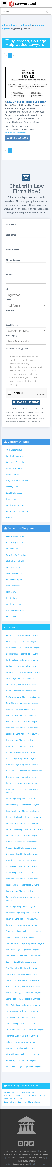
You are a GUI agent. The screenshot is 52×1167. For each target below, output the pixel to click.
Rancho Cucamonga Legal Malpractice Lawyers (23, 899)
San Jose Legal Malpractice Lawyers (22, 962)
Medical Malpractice (15, 505)
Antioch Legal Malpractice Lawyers (21, 641)
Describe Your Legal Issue (17, 348)
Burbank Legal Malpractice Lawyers (22, 660)
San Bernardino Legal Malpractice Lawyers (25, 943)
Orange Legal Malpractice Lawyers (21, 866)
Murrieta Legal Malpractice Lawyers (22, 835)
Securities (10, 517)
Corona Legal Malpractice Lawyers (21, 690)
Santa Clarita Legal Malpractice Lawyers (24, 986)
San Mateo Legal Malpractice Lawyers (23, 968)
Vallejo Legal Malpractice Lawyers (21, 1042)
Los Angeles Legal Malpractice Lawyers (23, 817)
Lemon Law (11, 499)
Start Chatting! (27, 402)
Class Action (9, 1092)
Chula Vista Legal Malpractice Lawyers (23, 672)
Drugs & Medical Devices (17, 480)
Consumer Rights (18, 442)
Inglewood (25, 25)
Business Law (12, 548)
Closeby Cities (13, 627)
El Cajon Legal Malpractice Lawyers (21, 715)
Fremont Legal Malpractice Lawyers (22, 752)
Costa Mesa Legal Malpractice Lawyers (23, 697)
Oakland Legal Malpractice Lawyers (22, 848)
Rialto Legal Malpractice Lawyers (20, 906)
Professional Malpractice (17, 511)
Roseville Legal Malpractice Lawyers (22, 925)
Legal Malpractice (14, 493)
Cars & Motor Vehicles (16, 555)
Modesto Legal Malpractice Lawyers (22, 823)
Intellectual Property (15, 604)
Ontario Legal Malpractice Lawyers (21, 860)
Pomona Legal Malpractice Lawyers (21, 891)
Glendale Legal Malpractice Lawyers (22, 777)
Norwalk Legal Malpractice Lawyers (21, 841)
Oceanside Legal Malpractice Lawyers (23, 854)
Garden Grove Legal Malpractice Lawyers (24, 770)
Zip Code (10, 310)
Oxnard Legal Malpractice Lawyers (21, 872)
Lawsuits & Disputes (15, 610)
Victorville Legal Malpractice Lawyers (22, 1054)
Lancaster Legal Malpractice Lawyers (22, 804)
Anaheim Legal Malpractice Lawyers (22, 635)
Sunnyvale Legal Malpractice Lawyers (22, 1017)
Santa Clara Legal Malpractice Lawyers (23, 980)
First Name (11, 224)
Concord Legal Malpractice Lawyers (22, 684)
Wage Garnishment (25, 1092)
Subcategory (11, 335)
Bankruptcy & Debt (14, 542)
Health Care (11, 598)
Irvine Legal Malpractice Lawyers (20, 798)
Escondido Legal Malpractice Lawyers (22, 734)
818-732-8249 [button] (18, 138)
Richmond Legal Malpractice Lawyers (22, 912)
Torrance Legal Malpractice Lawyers (22, 1035)
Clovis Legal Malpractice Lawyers (20, 678)
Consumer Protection (15, 462)
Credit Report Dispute (14, 1098)
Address (9, 274)
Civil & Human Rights (15, 561)
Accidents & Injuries (15, 536)
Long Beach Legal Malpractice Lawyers (23, 811)
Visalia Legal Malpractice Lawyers (21, 1060)
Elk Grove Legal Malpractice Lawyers (22, 727)
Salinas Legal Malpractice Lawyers (21, 937)
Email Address (12, 249)
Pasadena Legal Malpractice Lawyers (22, 885)
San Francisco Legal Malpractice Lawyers (24, 955)
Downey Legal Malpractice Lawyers (21, 709)
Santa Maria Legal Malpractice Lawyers (23, 992)
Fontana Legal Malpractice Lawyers (21, 746)
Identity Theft (12, 486)
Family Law (11, 592)
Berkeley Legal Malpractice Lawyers (22, 653)
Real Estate (11, 616)
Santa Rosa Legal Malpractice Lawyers (23, 999)
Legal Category (13, 325)
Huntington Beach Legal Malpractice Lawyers (22, 791)
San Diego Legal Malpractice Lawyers (22, 949)
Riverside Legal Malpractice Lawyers (22, 919)
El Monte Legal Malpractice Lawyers (22, 721)
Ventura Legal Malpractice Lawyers (21, 1048)
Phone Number (13, 260)
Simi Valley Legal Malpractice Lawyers (23, 1005)
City (8, 289)
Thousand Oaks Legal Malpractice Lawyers (25, 1029)
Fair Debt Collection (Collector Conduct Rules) (24, 1095)
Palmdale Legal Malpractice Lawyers (22, 878)
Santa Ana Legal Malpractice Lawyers (22, 974)
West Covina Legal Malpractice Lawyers (23, 1066)
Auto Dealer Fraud (14, 450)
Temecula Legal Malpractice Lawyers (22, 1023)
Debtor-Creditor (13, 474)
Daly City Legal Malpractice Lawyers (22, 703)
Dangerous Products (15, 468)
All (3, 25)
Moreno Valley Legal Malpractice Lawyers (24, 829)
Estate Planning (13, 585)
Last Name (11, 235)
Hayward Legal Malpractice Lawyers (22, 783)
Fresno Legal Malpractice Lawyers (21, 758)
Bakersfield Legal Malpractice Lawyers (23, 647)
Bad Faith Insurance (15, 456)
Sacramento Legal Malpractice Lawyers (23, 931)
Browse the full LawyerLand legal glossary (22, 1102)
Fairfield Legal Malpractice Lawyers (21, 740)
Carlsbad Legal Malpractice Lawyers (22, 666)
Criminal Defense (14, 573)
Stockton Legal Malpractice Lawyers (22, 1011)
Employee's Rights (14, 579)
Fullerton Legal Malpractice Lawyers (22, 764)
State (8, 299)
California (12, 25)
